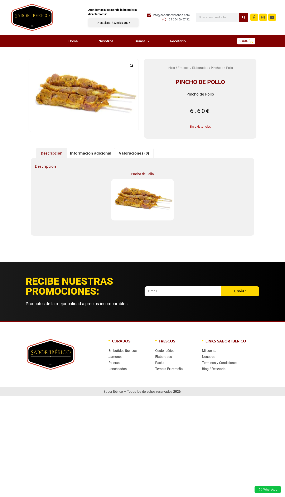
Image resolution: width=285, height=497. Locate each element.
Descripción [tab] (52, 153)
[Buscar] (243, 17)
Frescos (183, 68)
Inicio (171, 68)
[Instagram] (263, 17)
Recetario (178, 41)
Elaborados (200, 68)
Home (73, 41)
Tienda (139, 41)
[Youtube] (272, 17)
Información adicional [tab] (90, 153)
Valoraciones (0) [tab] (134, 153)
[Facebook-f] (254, 17)
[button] (131, 65)
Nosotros (106, 41)
